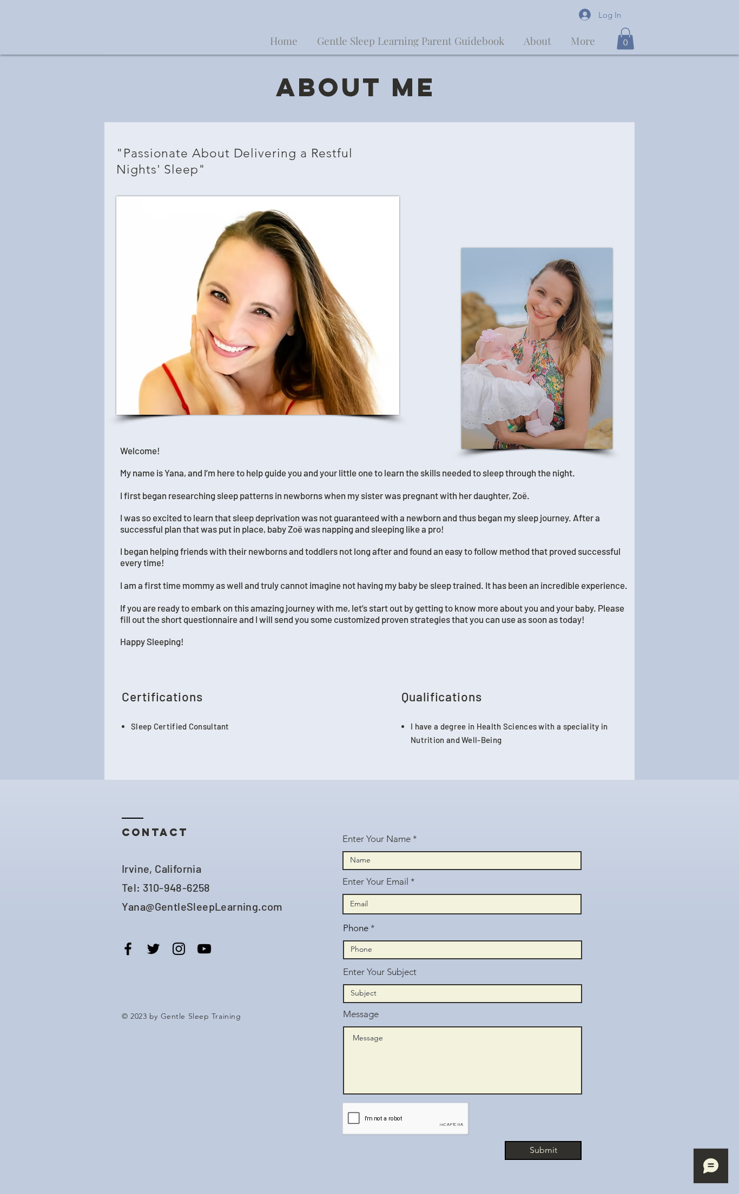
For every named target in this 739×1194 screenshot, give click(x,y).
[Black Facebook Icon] (128, 948)
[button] (625, 39)
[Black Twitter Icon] (153, 948)
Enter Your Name (376, 839)
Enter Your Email (375, 881)
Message (361, 1014)
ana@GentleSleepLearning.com (205, 906)
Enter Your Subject (380, 972)
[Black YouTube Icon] (204, 948)
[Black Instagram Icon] (178, 948)
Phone (355, 928)
